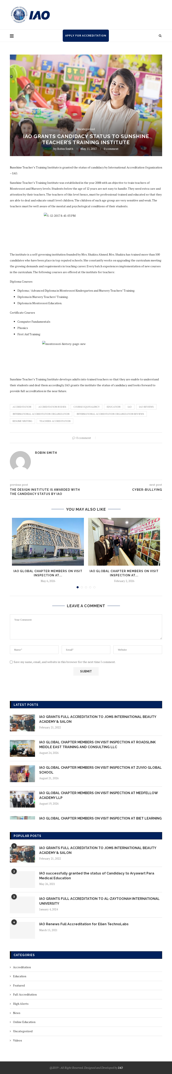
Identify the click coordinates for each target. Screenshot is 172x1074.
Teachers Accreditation (54, 421)
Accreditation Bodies (52, 406)
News (16, 1013)
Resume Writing (22, 421)
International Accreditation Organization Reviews (110, 413)
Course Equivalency (86, 406)
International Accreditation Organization (41, 413)
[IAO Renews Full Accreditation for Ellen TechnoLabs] (22, 930)
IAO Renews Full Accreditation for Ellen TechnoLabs (84, 924)
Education (113, 406)
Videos (17, 1040)
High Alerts (21, 1004)
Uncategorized (86, 129)
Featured (19, 985)
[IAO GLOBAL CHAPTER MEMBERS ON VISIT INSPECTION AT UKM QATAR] (48, 542)
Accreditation (22, 406)
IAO (130, 406)
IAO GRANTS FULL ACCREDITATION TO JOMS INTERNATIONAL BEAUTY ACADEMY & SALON (97, 719)
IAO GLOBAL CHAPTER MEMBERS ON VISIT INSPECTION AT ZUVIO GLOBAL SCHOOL (100, 770)
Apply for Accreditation (85, 35)
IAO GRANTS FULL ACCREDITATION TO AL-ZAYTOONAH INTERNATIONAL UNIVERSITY (99, 901)
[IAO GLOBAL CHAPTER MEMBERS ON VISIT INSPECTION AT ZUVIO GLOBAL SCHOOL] (22, 773)
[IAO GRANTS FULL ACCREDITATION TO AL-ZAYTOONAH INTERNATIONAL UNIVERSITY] (22, 905)
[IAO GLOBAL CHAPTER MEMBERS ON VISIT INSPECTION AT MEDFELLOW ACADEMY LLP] (22, 799)
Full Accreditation (25, 994)
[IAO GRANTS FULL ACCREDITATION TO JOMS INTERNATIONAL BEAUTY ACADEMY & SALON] (22, 723)
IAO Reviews (146, 406)
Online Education (24, 1022)
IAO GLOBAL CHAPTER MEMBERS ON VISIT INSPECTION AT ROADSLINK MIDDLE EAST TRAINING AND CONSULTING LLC (97, 744)
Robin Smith (65, 149)
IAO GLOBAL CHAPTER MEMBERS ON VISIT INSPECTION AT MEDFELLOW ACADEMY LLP (98, 795)
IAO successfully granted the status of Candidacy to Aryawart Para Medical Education (96, 875)
